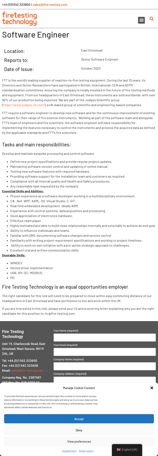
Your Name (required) (65, 330)
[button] (152, 388)
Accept (79, 419)
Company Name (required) (68, 359)
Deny (79, 430)
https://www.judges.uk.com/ (24, 105)
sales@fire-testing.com (50, 4)
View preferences (79, 441)
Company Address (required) (70, 373)
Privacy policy (86, 450)
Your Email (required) (65, 345)
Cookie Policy (69, 450)
